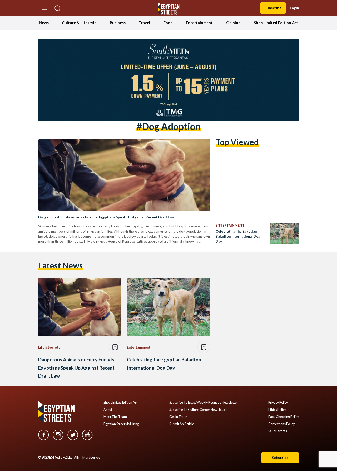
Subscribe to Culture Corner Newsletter (198, 410)
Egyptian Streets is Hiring (121, 424)
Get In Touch (178, 417)
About (107, 410)
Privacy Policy (278, 403)
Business (118, 23)
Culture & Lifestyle (79, 23)
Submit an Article (181, 424)
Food (168, 23)
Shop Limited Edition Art (276, 23)
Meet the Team (115, 417)
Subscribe (272, 8)
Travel (144, 23)
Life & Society (49, 347)
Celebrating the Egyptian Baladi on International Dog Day (238, 236)
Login (294, 8)
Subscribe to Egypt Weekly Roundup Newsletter (203, 403)
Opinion (233, 23)
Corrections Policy (281, 424)
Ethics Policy (277, 410)
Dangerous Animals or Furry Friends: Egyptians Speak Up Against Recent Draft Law (106, 217)
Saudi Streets (277, 431)
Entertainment (199, 23)
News (44, 23)
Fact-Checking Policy (283, 417)
